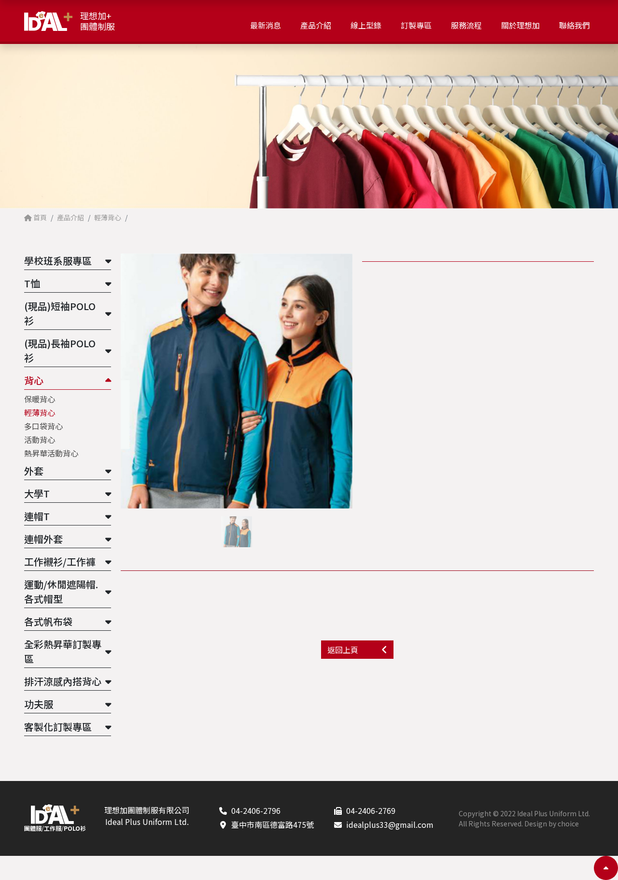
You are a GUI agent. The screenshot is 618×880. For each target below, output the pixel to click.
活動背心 (39, 439)
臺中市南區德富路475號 (272, 824)
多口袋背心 (43, 426)
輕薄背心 (39, 412)
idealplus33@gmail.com (390, 824)
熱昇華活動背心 (51, 453)
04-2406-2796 (256, 810)
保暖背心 (39, 399)
